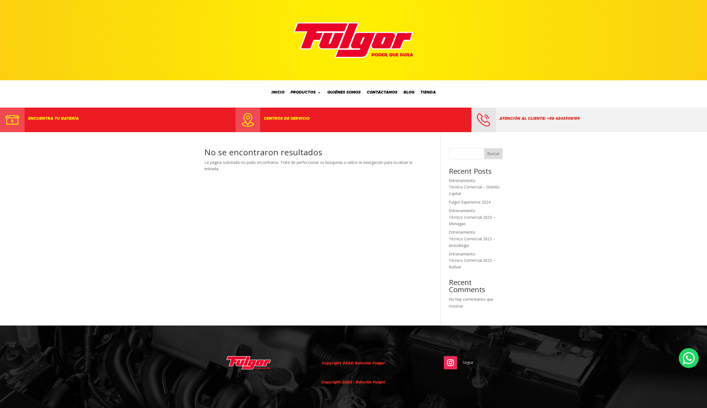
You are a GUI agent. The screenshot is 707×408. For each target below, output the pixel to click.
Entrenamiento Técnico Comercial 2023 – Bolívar (472, 260)
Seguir (468, 362)
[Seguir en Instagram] (450, 362)
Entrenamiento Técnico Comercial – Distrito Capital (474, 187)
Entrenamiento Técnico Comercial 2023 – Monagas (472, 217)
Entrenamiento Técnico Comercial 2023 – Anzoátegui (472, 239)
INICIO (277, 92)
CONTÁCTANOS (382, 92)
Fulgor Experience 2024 (469, 202)
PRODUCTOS (303, 92)
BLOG (408, 92)
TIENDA (428, 92)
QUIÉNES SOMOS (344, 92)
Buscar (493, 153)
